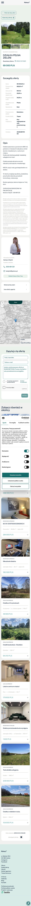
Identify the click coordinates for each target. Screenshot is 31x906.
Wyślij (24, 395)
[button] (28, 32)
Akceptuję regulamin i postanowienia (16, 381)
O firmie (3, 877)
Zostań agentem (6, 871)
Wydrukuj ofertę (7, 17)
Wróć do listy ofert (9, 13)
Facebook (4, 862)
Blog (2, 880)
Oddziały (4, 879)
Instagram (4, 860)
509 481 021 (10, 267)
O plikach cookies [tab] (23, 422)
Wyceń (3, 869)
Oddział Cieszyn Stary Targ (15, 276)
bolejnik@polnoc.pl (12, 271)
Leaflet (23, 339)
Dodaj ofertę (5, 867)
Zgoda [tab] (4, 422)
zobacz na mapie (21, 61)
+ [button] (2, 303)
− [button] (2, 306)
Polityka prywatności (7, 886)
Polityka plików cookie (8, 888)
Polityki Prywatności (23, 381)
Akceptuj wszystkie (15, 475)
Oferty (3, 865)
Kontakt (3, 882)
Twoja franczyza (6, 873)
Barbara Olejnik (8, 260)
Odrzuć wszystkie (15, 486)
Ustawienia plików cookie (15, 481)
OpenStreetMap (26, 343)
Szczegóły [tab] (12, 422)
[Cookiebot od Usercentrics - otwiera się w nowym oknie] (22, 418)
